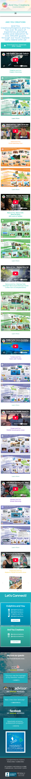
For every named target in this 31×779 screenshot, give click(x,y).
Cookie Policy (20, 761)
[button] (15, 13)
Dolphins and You (15, 606)
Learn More (15, 118)
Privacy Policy (11, 761)
